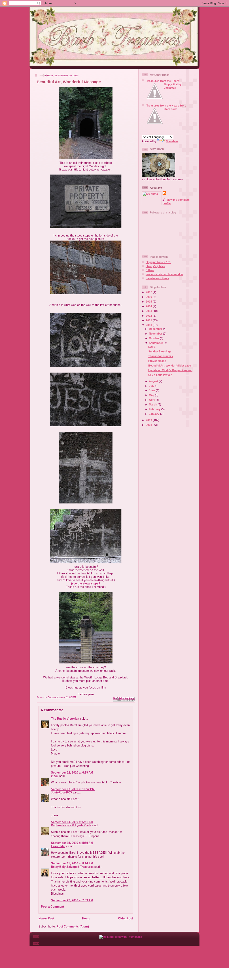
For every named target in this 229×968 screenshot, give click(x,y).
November (156, 333)
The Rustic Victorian (65, 718)
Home (86, 918)
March (153, 404)
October (154, 338)
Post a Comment (52, 906)
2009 (149, 420)
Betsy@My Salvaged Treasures (72, 866)
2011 (149, 320)
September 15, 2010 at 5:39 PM (72, 842)
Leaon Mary (59, 846)
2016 (149, 296)
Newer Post (46, 918)
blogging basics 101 (158, 262)
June (152, 390)
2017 (149, 292)
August (154, 381)
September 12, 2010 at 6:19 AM (72, 772)
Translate (172, 141)
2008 (149, 424)
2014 (149, 306)
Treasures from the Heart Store (166, 105)
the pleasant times (157, 278)
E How (150, 270)
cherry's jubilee (155, 266)
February (155, 409)
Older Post (125, 918)
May (152, 395)
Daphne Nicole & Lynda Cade (71, 825)
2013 (149, 310)
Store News (170, 109)
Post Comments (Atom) (73, 926)
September (156, 342)
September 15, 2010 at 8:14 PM (72, 863)
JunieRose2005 (61, 792)
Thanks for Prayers (160, 356)
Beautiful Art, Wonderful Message (169, 365)
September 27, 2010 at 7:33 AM (72, 900)
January (154, 413)
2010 (149, 325)
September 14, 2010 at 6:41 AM (72, 822)
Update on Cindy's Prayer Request (170, 370)
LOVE (151, 346)
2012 (149, 315)
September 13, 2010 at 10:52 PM (73, 789)
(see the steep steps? (85, 583)
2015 (149, 301)
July (152, 385)
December (156, 328)
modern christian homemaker (164, 274)
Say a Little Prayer (160, 374)
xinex (54, 776)
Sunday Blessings (159, 351)
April (152, 399)
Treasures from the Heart (162, 80)
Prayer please (157, 360)
